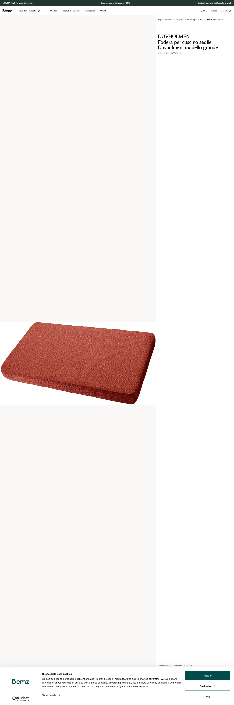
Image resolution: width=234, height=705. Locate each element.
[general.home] (7, 10)
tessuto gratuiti (224, 3)
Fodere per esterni (215, 19)
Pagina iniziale (164, 19)
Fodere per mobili (195, 19)
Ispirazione (90, 11)
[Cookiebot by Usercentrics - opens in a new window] (21, 698)
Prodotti (54, 11)
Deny (207, 696)
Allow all (207, 675)
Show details (49, 695)
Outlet (103, 11)
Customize (206, 686)
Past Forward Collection (22, 3)
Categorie (179, 19)
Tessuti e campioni (71, 11)
